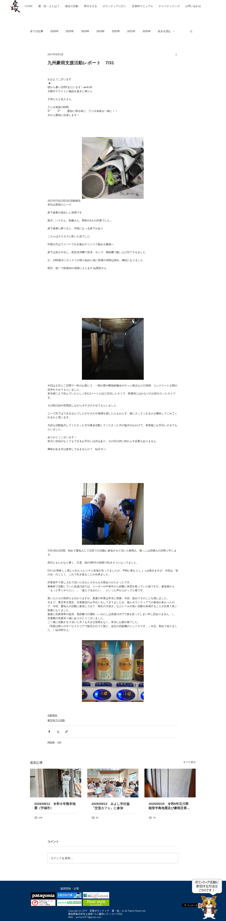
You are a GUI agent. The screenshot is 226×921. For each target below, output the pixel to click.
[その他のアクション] (176, 54)
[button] (191, 31)
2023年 (100, 31)
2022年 (116, 31)
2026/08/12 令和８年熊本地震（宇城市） (55, 806)
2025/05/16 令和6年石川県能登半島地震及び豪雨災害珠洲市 (169, 806)
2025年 (70, 31)
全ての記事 (36, 31)
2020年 (146, 31)
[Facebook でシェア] (49, 731)
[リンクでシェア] (66, 731)
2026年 (54, 31)
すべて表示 (189, 762)
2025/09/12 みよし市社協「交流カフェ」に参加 (110, 806)
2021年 (131, 31)
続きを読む (164, 31)
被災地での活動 (56, 720)
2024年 (85, 31)
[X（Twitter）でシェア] (58, 731)
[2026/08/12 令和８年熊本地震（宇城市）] (55, 783)
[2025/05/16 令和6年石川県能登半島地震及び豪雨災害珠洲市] (170, 783)
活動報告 (52, 715)
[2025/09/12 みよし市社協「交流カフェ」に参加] (112, 783)
